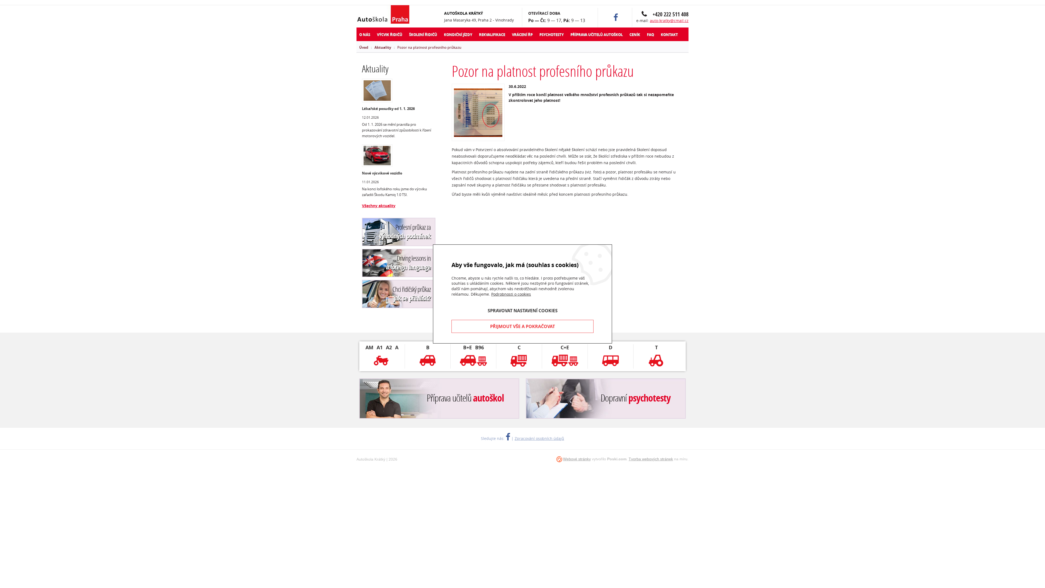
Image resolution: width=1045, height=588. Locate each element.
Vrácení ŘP (522, 34)
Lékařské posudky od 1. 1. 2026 (388, 108)
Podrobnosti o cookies (511, 293)
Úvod (363, 47)
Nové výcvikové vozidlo (382, 173)
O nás (364, 34)
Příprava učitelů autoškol (596, 34)
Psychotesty (551, 34)
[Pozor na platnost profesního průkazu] (478, 112)
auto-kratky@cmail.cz (669, 20)
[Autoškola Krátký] (386, 15)
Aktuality (382, 47)
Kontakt (669, 34)
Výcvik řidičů (389, 34)
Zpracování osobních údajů (539, 438)
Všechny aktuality (378, 205)
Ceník (634, 34)
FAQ (650, 34)
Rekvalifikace (492, 34)
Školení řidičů (423, 34)
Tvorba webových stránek (651, 459)
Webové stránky (577, 459)
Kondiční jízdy (458, 34)
